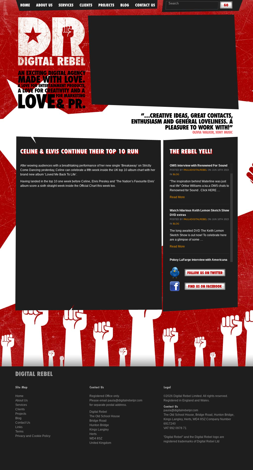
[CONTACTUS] (145, 5)
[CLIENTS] (86, 5)
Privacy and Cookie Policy (32, 436)
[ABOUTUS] (44, 5)
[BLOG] (124, 5)
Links (18, 427)
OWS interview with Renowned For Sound (198, 165)
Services (21, 405)
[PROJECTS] (106, 5)
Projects (20, 413)
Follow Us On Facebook (205, 286)
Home (19, 396)
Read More (177, 197)
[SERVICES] (66, 5)
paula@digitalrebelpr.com (125, 400)
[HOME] (25, 5)
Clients (20, 409)
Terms (19, 431)
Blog (176, 174)
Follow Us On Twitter (205, 272)
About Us (21, 400)
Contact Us (22, 422)
